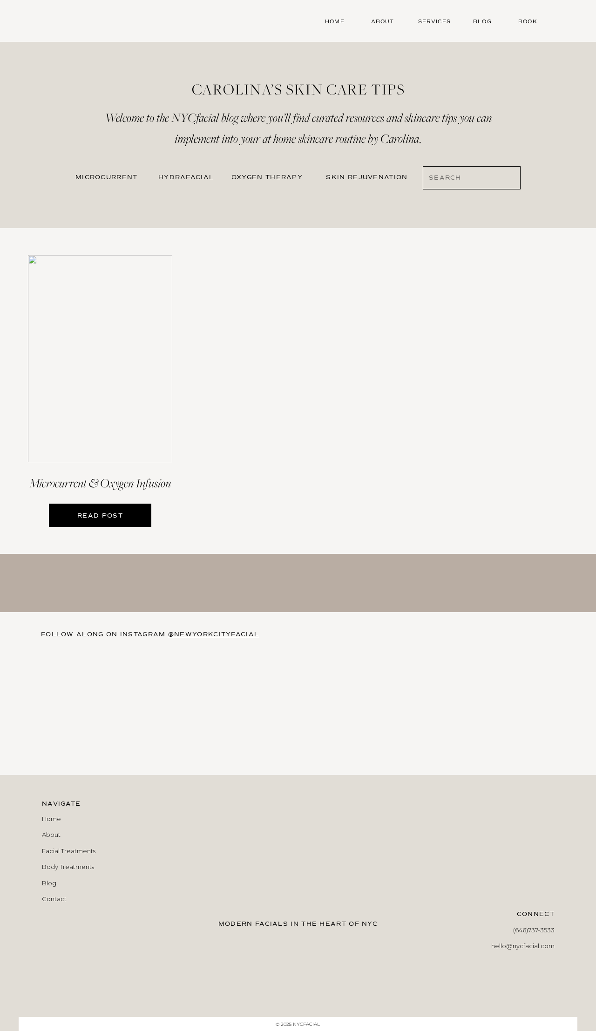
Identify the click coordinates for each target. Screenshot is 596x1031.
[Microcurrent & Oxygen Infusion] (100, 358)
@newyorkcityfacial (213, 634)
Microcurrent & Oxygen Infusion (100, 483)
